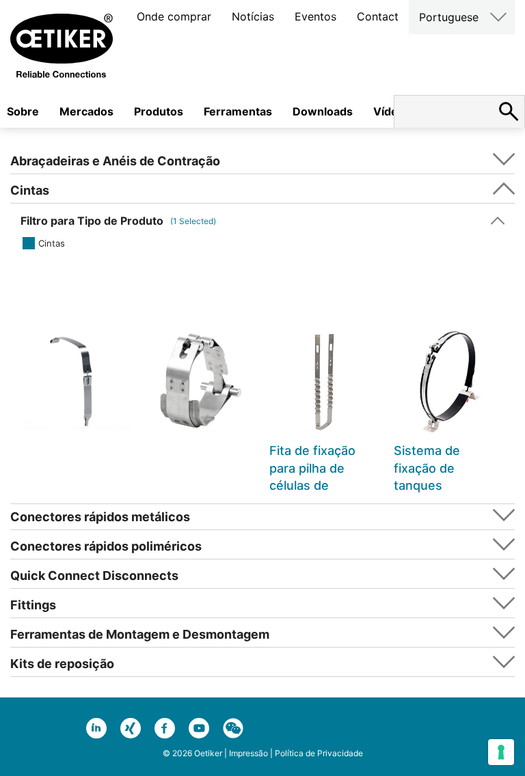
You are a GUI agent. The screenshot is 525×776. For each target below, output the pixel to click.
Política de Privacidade (319, 753)
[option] (76, 405)
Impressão (248, 753)
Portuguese (449, 17)
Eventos (315, 16)
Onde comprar (174, 16)
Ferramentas (238, 111)
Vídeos (392, 111)
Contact (378, 16)
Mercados (86, 111)
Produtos (158, 111)
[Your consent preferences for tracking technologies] (501, 752)
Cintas (51, 243)
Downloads (323, 111)
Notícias (253, 16)
